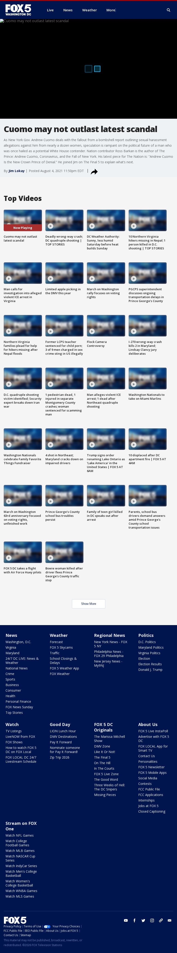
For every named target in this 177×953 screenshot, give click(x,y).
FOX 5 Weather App (64, 668)
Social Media (147, 778)
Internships (146, 800)
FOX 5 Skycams (61, 647)
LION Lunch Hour (63, 731)
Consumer (13, 690)
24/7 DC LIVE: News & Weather (22, 660)
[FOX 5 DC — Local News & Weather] (21, 9)
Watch (12, 724)
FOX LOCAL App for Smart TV (153, 748)
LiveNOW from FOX (20, 736)
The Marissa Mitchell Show (109, 738)
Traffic (54, 653)
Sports (10, 679)
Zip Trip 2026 (59, 757)
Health (10, 696)
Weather (59, 635)
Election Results (150, 664)
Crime (10, 674)
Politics (145, 635)
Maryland (12, 653)
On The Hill (102, 763)
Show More (88, 603)
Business (12, 685)
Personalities (147, 761)
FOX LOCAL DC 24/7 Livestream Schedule (21, 759)
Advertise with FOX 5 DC (153, 738)
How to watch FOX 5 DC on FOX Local (21, 749)
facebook (134, 920)
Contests (145, 783)
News (11, 635)
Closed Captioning (151, 811)
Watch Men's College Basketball (21, 873)
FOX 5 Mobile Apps (152, 772)
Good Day (60, 724)
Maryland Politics (151, 647)
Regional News (109, 635)
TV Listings (14, 731)
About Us (147, 724)
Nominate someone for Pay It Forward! (65, 749)
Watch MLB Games (20, 850)
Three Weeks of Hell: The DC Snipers (109, 787)
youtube (126, 920)
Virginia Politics (149, 653)
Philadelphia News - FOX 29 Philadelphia (109, 653)
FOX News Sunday (19, 707)
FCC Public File (149, 789)
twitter (143, 920)
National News (17, 668)
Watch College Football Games (17, 843)
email (169, 920)
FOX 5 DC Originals (103, 727)
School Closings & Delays (63, 660)
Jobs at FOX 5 (148, 806)
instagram (152, 920)
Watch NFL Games (20, 835)
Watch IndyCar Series (21, 866)
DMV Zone (102, 746)
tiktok (161, 920)
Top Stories (14, 712)
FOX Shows (14, 742)
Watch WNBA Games (21, 891)
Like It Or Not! (104, 752)
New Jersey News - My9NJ (108, 663)
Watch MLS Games (20, 896)
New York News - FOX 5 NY (110, 644)
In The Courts (104, 768)
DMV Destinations (63, 736)
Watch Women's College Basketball (19, 883)
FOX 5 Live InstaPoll (153, 731)
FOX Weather (60, 674)
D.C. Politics (147, 642)
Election (144, 658)
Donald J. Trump (150, 669)
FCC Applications (150, 795)
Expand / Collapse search (168, 10)
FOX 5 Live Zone (106, 774)
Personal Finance (18, 701)
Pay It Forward (61, 742)
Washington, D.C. (18, 642)
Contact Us (146, 756)
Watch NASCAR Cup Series (20, 858)
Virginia (11, 647)
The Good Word (106, 779)
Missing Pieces (105, 795)
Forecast (56, 642)
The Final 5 (102, 757)
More (110, 10)
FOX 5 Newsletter (151, 767)
